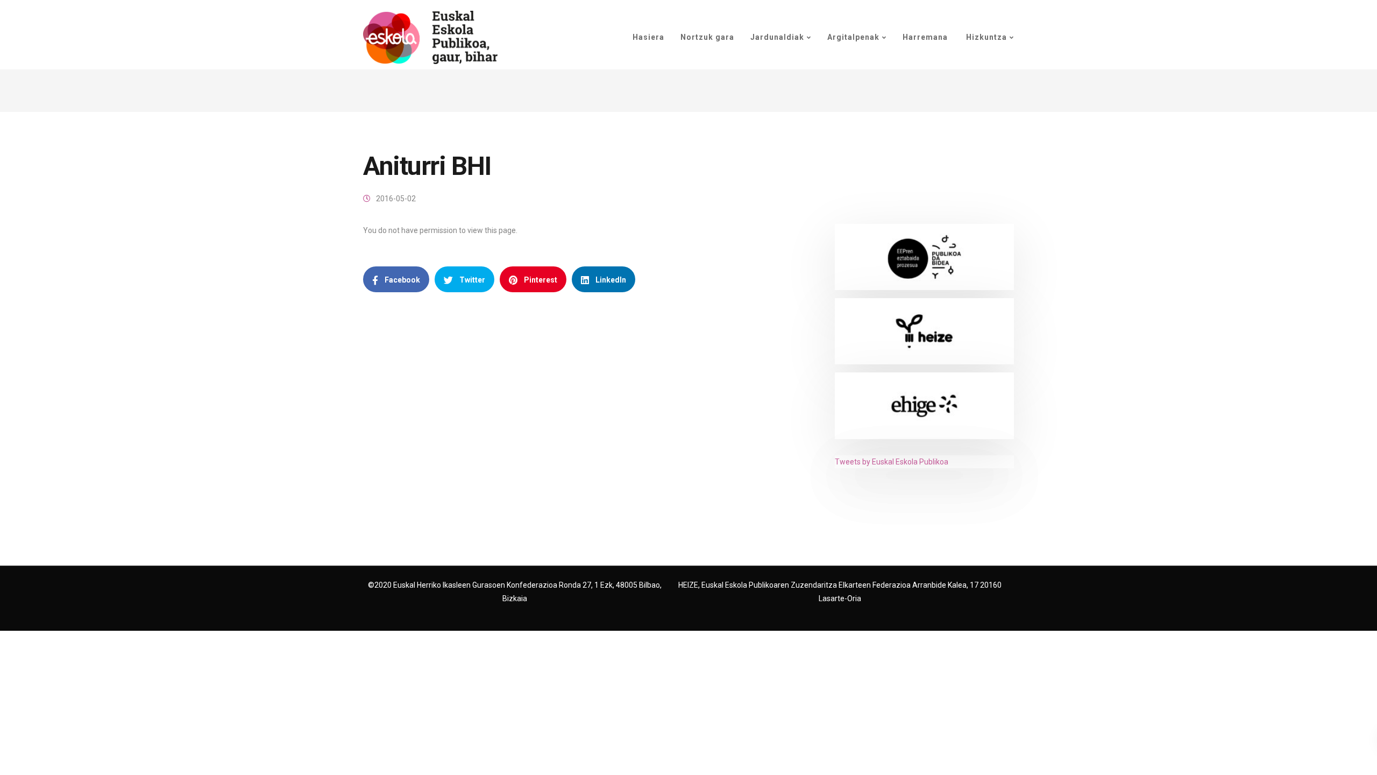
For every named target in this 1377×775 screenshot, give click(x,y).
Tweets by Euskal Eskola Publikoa (891, 461)
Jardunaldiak (777, 37)
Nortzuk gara (707, 37)
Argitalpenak (853, 37)
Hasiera (648, 37)
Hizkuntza (985, 37)
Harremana (925, 37)
